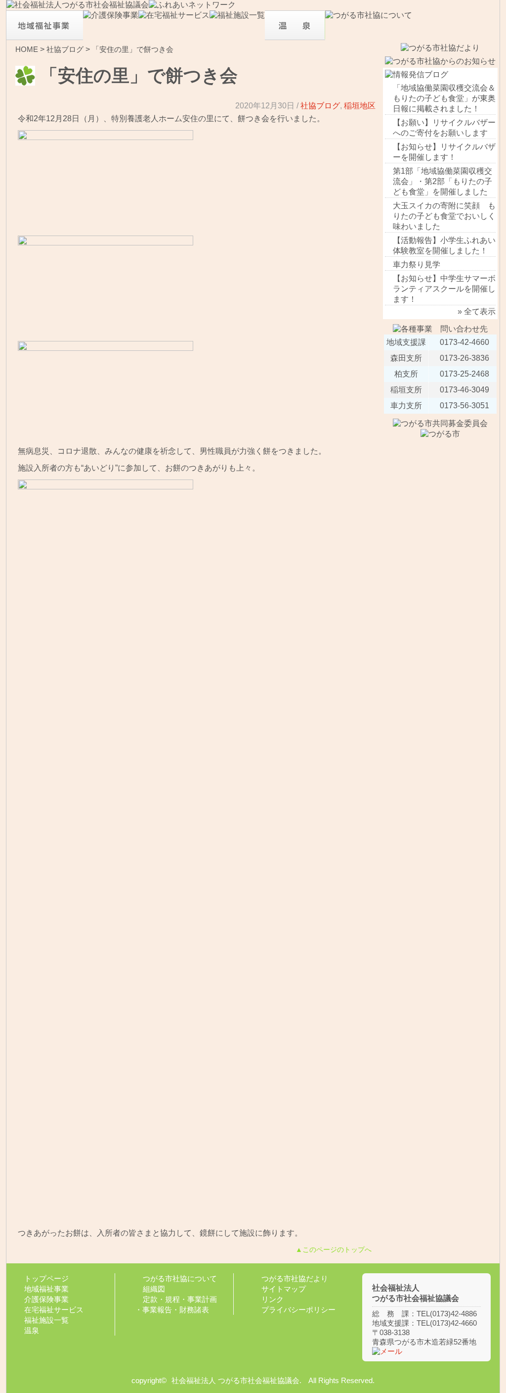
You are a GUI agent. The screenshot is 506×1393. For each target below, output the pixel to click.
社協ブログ (65, 49)
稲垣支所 (406, 389)
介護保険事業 (46, 1299)
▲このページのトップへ (333, 1249)
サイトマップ (283, 1289)
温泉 (31, 1330)
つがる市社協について (180, 1278)
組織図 (154, 1289)
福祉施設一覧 (46, 1320)
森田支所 (406, 358)
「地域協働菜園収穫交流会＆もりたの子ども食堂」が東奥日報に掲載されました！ (444, 98)
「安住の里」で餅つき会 (132, 49)
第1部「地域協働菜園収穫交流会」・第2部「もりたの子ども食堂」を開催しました (442, 181)
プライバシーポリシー (298, 1309)
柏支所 (406, 374)
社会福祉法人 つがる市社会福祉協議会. (236, 1380)
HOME (26, 49)
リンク (272, 1299)
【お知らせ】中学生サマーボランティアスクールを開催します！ (444, 288)
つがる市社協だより (294, 1278)
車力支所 (406, 405)
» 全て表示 (477, 311)
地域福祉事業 (46, 1289)
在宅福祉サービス (54, 1309)
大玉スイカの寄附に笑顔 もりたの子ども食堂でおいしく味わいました (444, 216)
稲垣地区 (360, 105)
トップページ (46, 1278)
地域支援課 (406, 342)
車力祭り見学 (416, 264)
